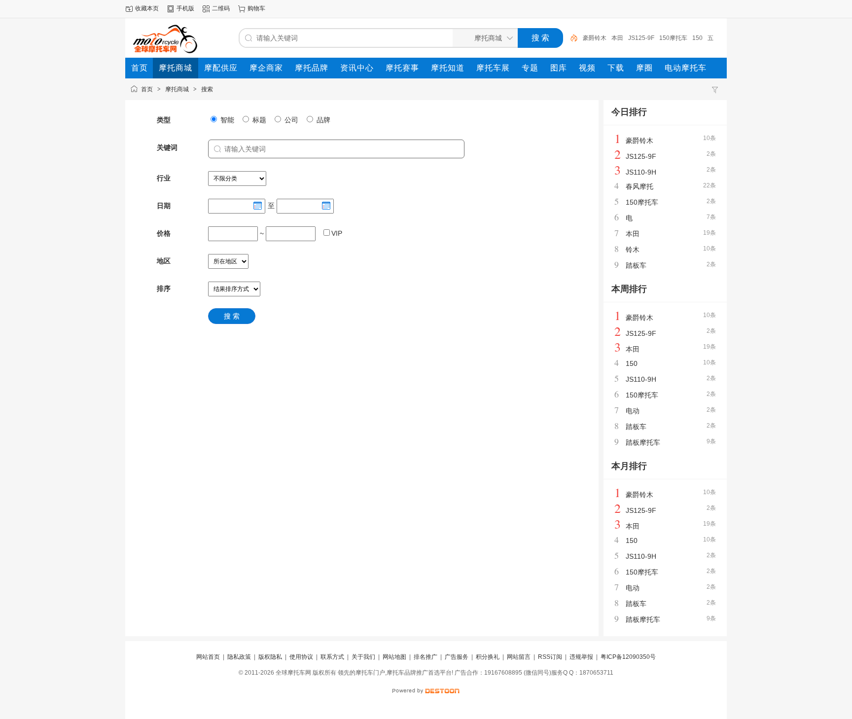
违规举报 (581, 656)
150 (697, 38)
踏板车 (636, 265)
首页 (147, 89)
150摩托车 (673, 38)
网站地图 (394, 656)
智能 (226, 120)
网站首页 (208, 656)
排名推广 (425, 656)
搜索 (207, 89)
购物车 (256, 8)
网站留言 (519, 656)
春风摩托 (639, 186)
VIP (336, 233)
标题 (258, 120)
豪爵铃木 (594, 38)
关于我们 (363, 656)
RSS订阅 (550, 656)
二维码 (221, 8)
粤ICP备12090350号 (628, 656)
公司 (290, 120)
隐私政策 (239, 656)
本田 (617, 38)
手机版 (185, 8)
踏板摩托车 (643, 442)
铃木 (632, 249)
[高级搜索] (570, 38)
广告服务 (456, 656)
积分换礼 (487, 656)
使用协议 (301, 656)
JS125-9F (641, 38)
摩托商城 (177, 89)
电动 (632, 411)
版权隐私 (270, 656)
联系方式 (332, 656)
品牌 (322, 120)
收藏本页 (147, 8)
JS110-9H (641, 172)
